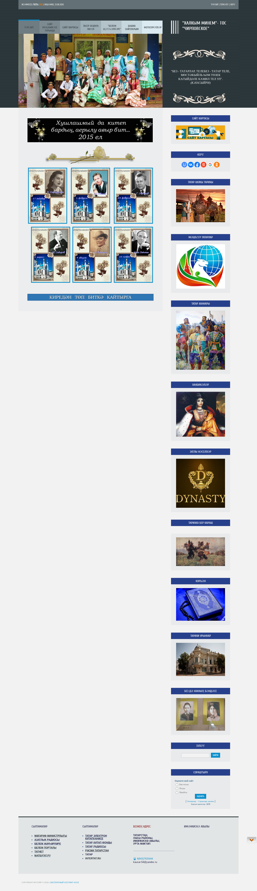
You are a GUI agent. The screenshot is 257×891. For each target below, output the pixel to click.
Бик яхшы (184, 784)
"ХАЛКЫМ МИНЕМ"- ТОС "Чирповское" (204, 26)
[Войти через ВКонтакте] (191, 164)
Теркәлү (224, 4)
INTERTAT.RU (93, 858)
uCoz (76, 882)
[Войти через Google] (210, 165)
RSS (41, 4)
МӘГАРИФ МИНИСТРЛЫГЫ (50, 835)
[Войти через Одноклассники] (217, 164)
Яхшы (182, 788)
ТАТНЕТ (39, 851)
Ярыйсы (183, 792)
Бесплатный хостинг (61, 882)
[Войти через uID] (184, 164)
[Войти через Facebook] (197, 164)
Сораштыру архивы (206, 801)
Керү (232, 4)
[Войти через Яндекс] (203, 164)
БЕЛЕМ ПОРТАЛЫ (45, 847)
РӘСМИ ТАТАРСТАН (97, 850)
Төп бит (214, 4)
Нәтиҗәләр (191, 801)
